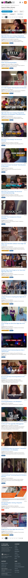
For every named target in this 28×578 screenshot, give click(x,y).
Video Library (7, 5)
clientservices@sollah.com (6, 572)
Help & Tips (3, 566)
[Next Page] (20, 17)
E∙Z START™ (17, 555)
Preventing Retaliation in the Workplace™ (11, 401)
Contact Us (3, 565)
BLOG (16, 558)
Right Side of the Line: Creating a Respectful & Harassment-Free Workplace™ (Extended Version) (13, 36)
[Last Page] (22, 17)
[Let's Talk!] (25, 2)
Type (21, 11)
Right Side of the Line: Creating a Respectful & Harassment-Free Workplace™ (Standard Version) (13, 113)
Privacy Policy (18, 565)
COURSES (16, 549)
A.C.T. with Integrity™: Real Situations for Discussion (14, 87)
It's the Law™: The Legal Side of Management (12, 423)
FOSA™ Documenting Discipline (9, 62)
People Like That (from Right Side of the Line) (12, 529)
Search (15, 5)
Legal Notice (17, 563)
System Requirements (19, 566)
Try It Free (17, 572)
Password (17, 570)
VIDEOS (16, 548)
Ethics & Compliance (6, 11)
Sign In (16, 568)
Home (2, 5)
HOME (16, 546)
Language (12, 14)
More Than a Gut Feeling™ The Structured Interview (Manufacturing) (11, 192)
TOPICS (16, 553)
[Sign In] (22, 2)
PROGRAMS (17, 551)
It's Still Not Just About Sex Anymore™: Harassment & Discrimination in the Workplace (13, 449)
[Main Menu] (18, 2)
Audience (4, 14)
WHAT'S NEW (17, 556)
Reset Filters (20, 14)
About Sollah (4, 563)
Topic (15, 11)
